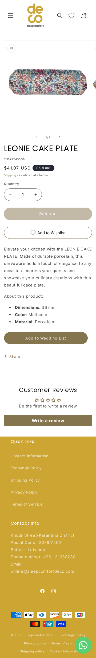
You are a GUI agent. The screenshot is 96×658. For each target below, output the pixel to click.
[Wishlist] (71, 15)
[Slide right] (60, 137)
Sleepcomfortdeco (39, 635)
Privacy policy (35, 643)
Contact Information (29, 456)
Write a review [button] (48, 420)
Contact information (65, 651)
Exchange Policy (26, 468)
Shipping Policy (25, 480)
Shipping (10, 175)
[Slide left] (36, 137)
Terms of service (64, 643)
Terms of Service (27, 504)
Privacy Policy (24, 492)
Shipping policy (32, 651)
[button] (11, 15)
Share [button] (14, 356)
